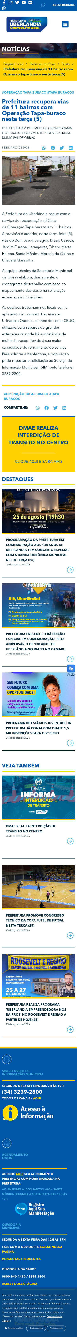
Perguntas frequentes (21, 1259)
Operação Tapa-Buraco (25, 92)
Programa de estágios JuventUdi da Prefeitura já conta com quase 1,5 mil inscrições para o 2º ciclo (38, 728)
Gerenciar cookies (15, 1328)
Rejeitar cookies (36, 1328)
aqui (37, 1098)
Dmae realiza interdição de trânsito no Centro (38, 436)
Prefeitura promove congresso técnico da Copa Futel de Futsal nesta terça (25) (35, 920)
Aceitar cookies (56, 1328)
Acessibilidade (64, 5)
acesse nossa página (19, 1284)
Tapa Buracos (61, 92)
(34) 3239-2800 (22, 1092)
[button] (65, 24)
